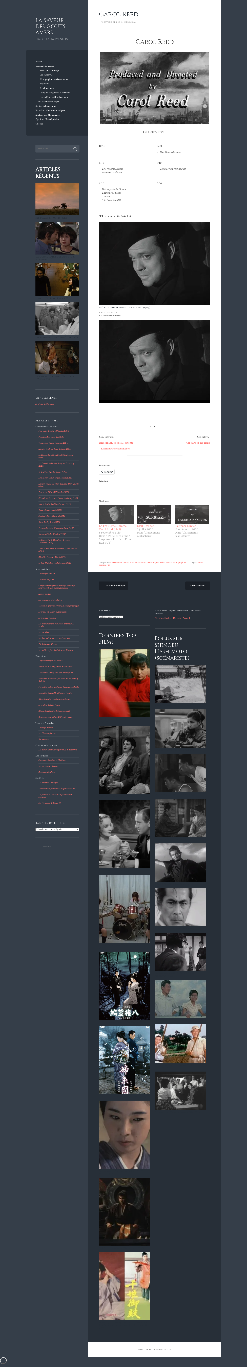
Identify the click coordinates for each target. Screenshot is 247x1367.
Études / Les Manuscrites (47, 115)
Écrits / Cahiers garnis (45, 106)
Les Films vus (46, 75)
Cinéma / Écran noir (44, 66)
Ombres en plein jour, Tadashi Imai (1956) (177, 1112)
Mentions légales (163, 618)
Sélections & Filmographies (173, 563)
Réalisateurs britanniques (115, 448)
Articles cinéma (47, 88)
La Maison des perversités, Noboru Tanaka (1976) (55, 377)
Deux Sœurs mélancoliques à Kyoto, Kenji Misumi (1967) (123, 1172)
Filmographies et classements (54, 79)
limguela (130, 22)
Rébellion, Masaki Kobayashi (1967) (174, 928)
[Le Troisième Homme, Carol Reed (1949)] (116, 514)
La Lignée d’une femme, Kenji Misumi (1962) (122, 1096)
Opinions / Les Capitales (47, 119)
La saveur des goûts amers (50, 26)
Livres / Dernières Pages (47, 101)
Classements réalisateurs (122, 563)
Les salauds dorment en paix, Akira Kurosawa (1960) (174, 974)
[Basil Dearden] (154, 514)
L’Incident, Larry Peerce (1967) (116, 796)
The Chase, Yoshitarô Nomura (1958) (175, 794)
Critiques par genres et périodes (55, 93)
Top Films (44, 84)
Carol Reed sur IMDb (198, 443)
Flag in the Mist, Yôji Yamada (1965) (174, 750)
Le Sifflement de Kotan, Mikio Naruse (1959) (179, 1020)
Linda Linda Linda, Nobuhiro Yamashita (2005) (122, 946)
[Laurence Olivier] (192, 514)
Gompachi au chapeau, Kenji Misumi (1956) (122, 1022)
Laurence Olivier (185, 525)
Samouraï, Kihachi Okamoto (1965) (174, 705)
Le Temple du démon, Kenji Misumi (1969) (121, 1248)
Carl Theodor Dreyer (113, 586)
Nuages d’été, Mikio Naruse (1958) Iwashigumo (174, 1066)
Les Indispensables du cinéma (54, 97)
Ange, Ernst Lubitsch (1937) (114, 870)
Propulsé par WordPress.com (154, 1350)
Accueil (38, 62)
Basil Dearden (145, 525)
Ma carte (177, 618)
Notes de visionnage (49, 70)
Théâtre (39, 124)
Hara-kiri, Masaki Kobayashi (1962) (174, 884)
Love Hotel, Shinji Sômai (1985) (52, 298)
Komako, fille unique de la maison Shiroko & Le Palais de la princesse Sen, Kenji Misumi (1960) (124, 1325)
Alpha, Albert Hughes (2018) (51, 218)
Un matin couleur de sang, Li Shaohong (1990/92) (122, 720)
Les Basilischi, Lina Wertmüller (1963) (56, 337)
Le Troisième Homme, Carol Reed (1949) (124, 307)
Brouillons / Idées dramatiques (50, 110)
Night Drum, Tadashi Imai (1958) (173, 839)
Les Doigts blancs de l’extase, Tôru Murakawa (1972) (55, 258)
